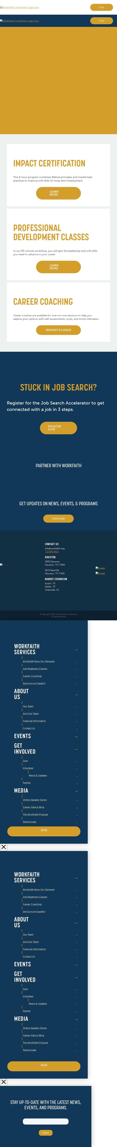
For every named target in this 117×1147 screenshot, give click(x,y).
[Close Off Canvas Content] (3, 847)
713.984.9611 (52, 551)
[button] (116, 21)
